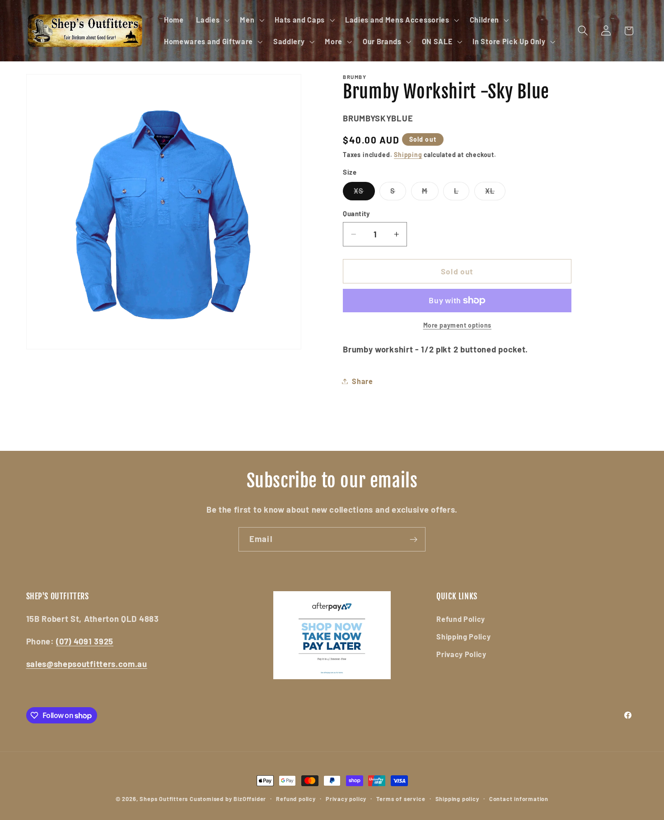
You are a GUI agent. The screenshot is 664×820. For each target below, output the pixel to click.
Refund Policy (460, 619)
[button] (212, 20)
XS (364, 193)
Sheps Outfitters (164, 798)
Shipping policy (457, 798)
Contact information (518, 798)
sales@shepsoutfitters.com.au (86, 664)
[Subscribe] (413, 539)
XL (495, 193)
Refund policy (295, 798)
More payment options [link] (457, 325)
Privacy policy (346, 798)
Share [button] (362, 381)
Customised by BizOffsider (228, 798)
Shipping (408, 154)
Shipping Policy (463, 636)
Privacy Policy (461, 654)
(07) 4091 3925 (84, 641)
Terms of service (400, 798)
